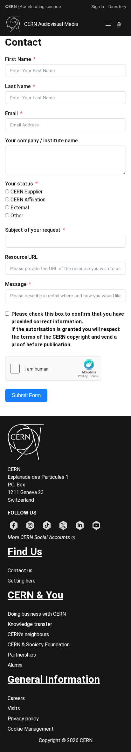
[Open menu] (108, 24)
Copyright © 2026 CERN (66, 740)
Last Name (18, 86)
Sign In (97, 6)
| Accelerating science (33, 6)
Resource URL (21, 257)
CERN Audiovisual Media (51, 24)
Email (11, 113)
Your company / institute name (41, 141)
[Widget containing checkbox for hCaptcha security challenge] (53, 369)
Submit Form (26, 395)
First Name (18, 59)
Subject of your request (32, 230)
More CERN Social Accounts (39, 537)
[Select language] (119, 24)
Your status (19, 184)
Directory (117, 6)
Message (15, 284)
